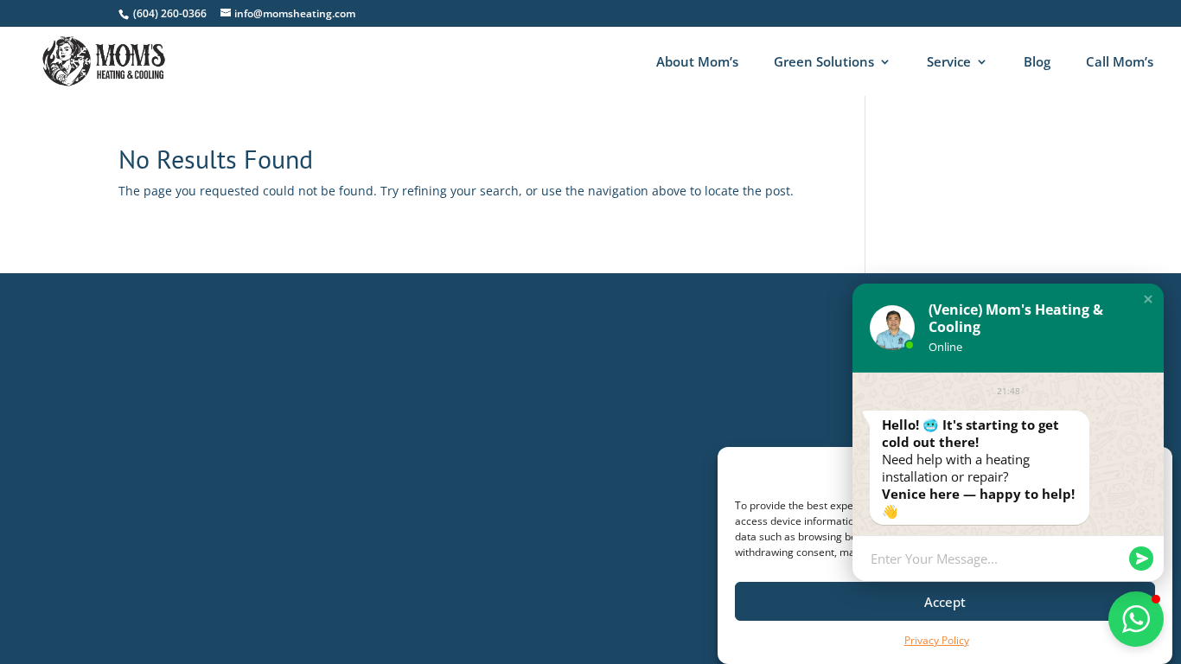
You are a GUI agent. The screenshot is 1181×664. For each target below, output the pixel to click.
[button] (1148, 299)
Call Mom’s (1119, 62)
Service (949, 62)
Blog (1037, 62)
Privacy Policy (936, 640)
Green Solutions (824, 62)
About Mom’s (697, 62)
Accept (945, 601)
